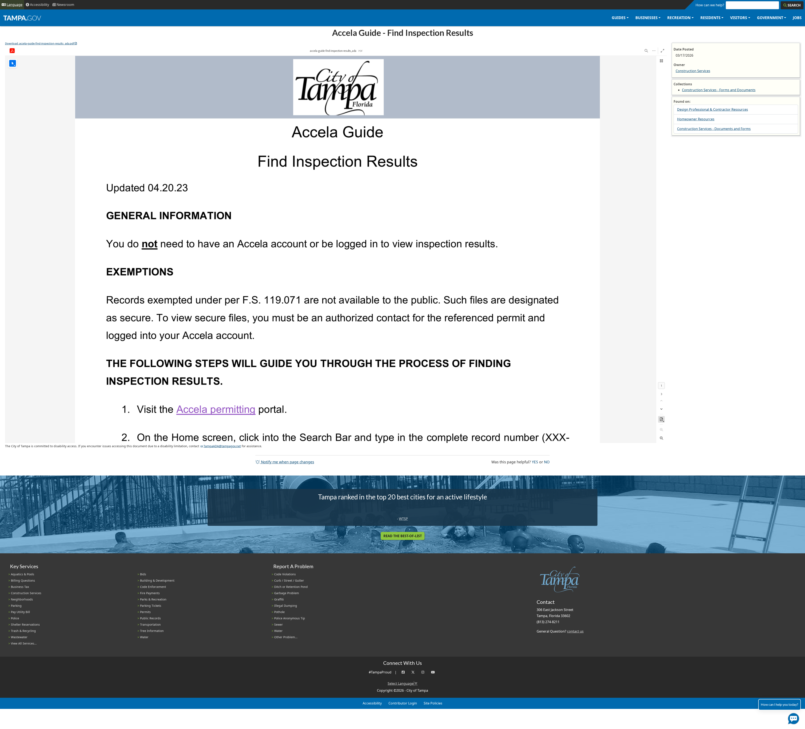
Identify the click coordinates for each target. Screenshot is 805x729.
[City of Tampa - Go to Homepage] (22, 18)
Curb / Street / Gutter (289, 580)
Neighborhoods (22, 599)
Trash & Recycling (23, 631)
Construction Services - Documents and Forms (714, 128)
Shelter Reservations (25, 624)
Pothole (279, 612)
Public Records (150, 618)
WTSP (403, 518)
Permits (145, 612)
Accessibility (372, 703)
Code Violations (285, 574)
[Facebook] (403, 672)
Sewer (278, 624)
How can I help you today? (779, 704)
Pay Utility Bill (20, 612)
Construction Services (693, 71)
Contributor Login (402, 703)
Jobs (797, 17)
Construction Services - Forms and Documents (719, 90)
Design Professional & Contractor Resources (712, 109)
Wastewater (19, 637)
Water (144, 637)
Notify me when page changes (287, 461)
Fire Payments (150, 593)
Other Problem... (285, 637)
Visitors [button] (738, 17)
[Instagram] (423, 672)
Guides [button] (619, 17)
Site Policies (433, 703)
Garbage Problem (286, 593)
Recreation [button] (679, 17)
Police (15, 618)
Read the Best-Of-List (402, 536)
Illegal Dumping (285, 606)
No (547, 461)
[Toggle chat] (793, 718)
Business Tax (20, 587)
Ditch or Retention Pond (291, 587)
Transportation (150, 624)
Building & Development (157, 580)
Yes (535, 461)
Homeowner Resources (695, 119)
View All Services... (24, 643)
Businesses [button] (646, 17)
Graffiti (279, 599)
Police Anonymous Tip (289, 618)
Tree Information (152, 631)
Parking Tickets (150, 606)
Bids (143, 574)
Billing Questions (23, 580)
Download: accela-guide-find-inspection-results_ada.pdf (39, 43)
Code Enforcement (153, 587)
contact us (575, 631)
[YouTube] (433, 672)
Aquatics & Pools (22, 574)
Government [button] (770, 17)
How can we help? (710, 5)
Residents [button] (710, 17)
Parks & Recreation (153, 599)
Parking (16, 606)
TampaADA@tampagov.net (222, 446)
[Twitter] (413, 672)
